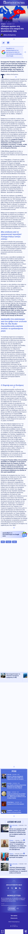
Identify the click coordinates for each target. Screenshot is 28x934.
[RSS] (20, 888)
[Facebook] (8, 888)
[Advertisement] (14, 609)
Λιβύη (14, 542)
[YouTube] (16, 888)
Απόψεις (3, 24)
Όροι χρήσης (14, 915)
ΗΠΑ (3, 542)
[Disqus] (14, 703)
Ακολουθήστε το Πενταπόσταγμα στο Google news (11, 534)
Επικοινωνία (14, 918)
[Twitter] (12, 888)
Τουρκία (8, 542)
